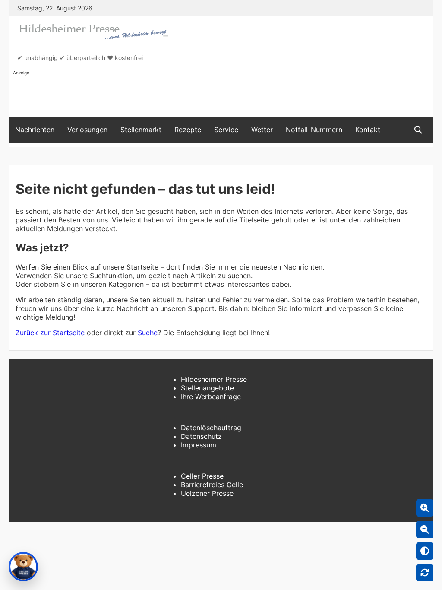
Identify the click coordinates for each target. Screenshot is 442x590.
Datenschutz (201, 436)
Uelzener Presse (207, 493)
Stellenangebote (207, 388)
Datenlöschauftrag (211, 427)
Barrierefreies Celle (212, 484)
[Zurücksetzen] (424, 572)
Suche (148, 332)
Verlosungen (87, 129)
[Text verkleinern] (424, 529)
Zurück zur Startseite (50, 332)
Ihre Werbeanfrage (211, 396)
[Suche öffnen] (418, 130)
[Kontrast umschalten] (424, 551)
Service (226, 129)
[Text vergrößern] (424, 508)
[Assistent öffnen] (23, 566)
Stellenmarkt (140, 129)
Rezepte (187, 129)
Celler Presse (202, 476)
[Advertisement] (170, 95)
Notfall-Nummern (314, 129)
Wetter (262, 129)
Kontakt (367, 129)
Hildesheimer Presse (214, 379)
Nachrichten (34, 129)
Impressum (198, 445)
